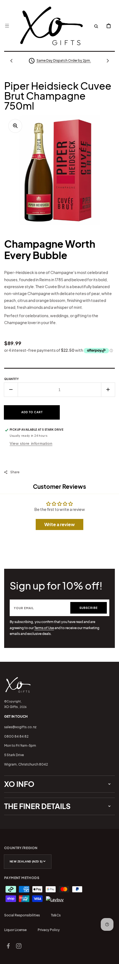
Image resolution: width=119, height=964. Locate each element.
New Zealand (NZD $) (26, 861)
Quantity (11, 379)
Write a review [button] (59, 524)
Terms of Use (44, 628)
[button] (7, 26)
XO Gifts (11, 707)
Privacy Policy (49, 930)
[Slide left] (11, 60)
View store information (31, 443)
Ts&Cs (56, 915)
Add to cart (32, 412)
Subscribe (88, 607)
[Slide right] (107, 60)
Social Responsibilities (22, 915)
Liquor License (15, 930)
